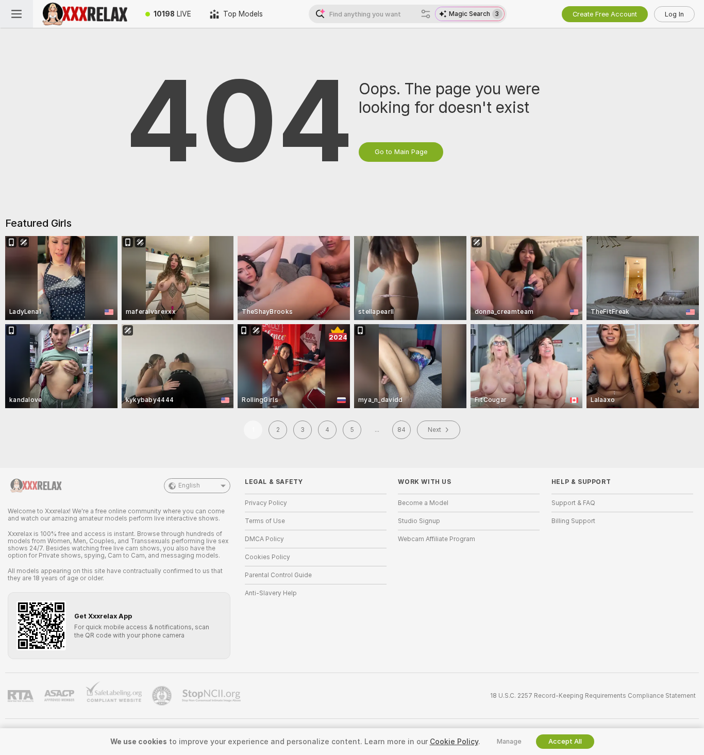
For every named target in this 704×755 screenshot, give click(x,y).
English (189, 485)
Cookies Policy (267, 557)
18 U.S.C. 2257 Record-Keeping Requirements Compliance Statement (593, 695)
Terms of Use (265, 521)
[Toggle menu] (16, 14)
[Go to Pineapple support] (163, 696)
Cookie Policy (454, 741)
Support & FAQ (573, 503)
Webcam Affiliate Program (436, 539)
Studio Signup (419, 521)
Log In (674, 14)
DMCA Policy (264, 539)
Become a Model (423, 503)
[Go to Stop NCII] (212, 696)
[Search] (425, 14)
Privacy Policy (266, 503)
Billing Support (573, 521)
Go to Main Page (401, 152)
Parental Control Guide (278, 575)
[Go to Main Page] (84, 14)
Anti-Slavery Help (271, 593)
